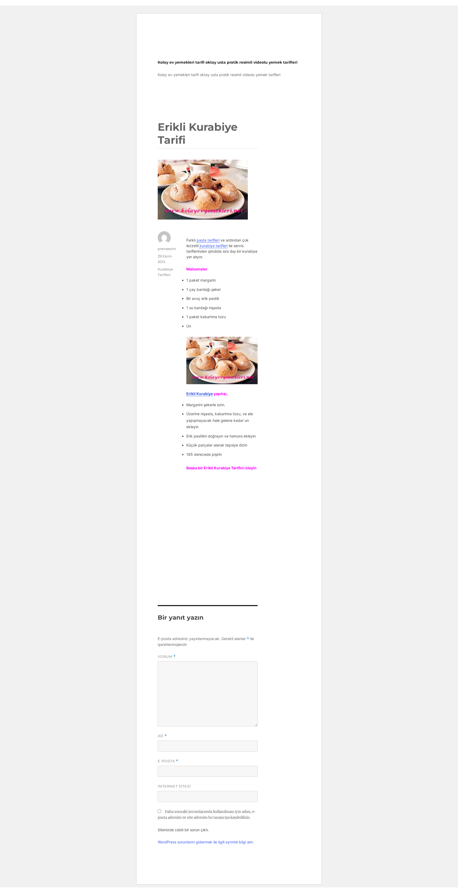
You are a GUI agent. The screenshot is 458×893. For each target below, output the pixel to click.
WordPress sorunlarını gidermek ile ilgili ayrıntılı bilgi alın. (206, 842)
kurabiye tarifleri (213, 245)
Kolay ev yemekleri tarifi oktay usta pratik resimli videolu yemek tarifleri (227, 62)
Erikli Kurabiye (199, 393)
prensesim (167, 249)
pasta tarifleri (208, 240)
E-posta (168, 761)
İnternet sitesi (174, 786)
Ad (162, 736)
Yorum (167, 656)
